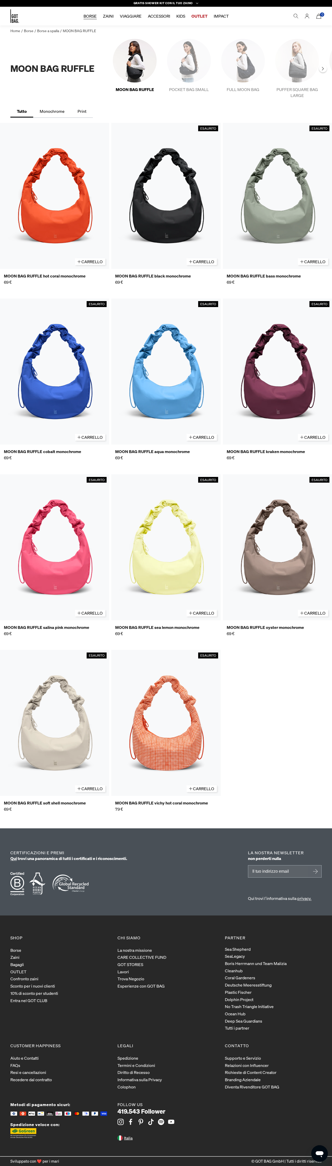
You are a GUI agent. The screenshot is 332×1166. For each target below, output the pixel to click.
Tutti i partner (237, 1028)
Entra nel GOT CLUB (28, 1000)
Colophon (126, 1086)
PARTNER (235, 937)
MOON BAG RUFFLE (79, 30)
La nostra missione (134, 950)
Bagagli (17, 964)
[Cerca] (296, 16)
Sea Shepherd (238, 949)
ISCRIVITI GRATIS (315, 871)
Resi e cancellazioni (28, 1072)
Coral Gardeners (240, 977)
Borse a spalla (48, 30)
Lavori (123, 971)
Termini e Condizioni (136, 1065)
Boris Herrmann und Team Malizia (256, 963)
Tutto (22, 111)
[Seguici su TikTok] (151, 1122)
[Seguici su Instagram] (120, 1122)
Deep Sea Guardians (243, 1021)
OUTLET (18, 971)
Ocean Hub (235, 1013)
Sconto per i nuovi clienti (32, 986)
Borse (28, 30)
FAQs (15, 1065)
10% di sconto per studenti (34, 993)
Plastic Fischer (238, 992)
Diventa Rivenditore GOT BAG (252, 1086)
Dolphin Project (239, 999)
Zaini (14, 957)
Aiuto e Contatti (24, 1058)
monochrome (52, 111)
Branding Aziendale (243, 1079)
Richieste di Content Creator (250, 1072)
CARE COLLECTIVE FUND (141, 957)
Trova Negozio (130, 978)
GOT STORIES (130, 964)
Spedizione (127, 1058)
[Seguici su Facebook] (131, 1122)
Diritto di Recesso (133, 1072)
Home (15, 30)
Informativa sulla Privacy (139, 1079)
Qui (13, 858)
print (82, 111)
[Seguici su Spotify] (161, 1122)
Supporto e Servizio (243, 1058)
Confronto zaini (24, 978)
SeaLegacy (235, 956)
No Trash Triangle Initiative (249, 1006)
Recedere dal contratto (31, 1079)
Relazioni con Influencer (247, 1065)
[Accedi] (307, 16)
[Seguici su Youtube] (171, 1122)
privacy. (304, 898)
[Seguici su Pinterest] (141, 1122)
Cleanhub (234, 970)
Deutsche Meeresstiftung (248, 985)
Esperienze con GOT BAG (141, 986)
